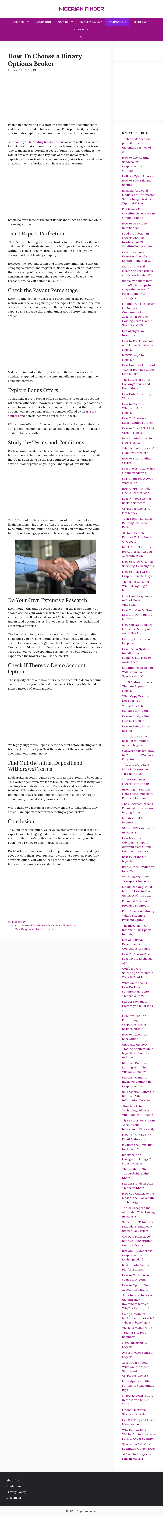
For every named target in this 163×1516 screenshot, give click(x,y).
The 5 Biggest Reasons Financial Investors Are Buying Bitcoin (138, 808)
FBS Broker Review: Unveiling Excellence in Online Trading (138, 213)
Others (79, 29)
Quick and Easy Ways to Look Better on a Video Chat (137, 600)
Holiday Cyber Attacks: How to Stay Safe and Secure (137, 180)
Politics (63, 21)
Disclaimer (13, 1497)
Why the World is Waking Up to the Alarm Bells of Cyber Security (138, 1434)
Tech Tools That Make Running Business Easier (137, 523)
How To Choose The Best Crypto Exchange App (137, 958)
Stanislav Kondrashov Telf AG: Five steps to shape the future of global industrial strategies (137, 289)
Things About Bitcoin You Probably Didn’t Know (136, 1173)
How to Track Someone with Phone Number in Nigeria (138, 345)
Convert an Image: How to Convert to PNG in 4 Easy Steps (138, 755)
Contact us (13, 1486)
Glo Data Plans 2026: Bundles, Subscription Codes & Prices (137, 1241)
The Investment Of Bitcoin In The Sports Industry (136, 930)
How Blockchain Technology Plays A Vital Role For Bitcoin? (137, 1110)
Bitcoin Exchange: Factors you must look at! (137, 1006)
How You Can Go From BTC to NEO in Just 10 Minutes (137, 615)
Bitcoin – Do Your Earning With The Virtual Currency (134, 1067)
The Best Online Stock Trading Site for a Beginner (137, 1332)
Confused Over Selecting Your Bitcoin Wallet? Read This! (137, 973)
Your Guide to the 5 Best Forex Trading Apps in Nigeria (135, 741)
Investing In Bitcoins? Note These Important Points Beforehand (137, 794)
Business (19, 21)
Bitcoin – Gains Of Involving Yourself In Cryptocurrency (136, 1082)
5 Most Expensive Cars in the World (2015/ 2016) (137, 1400)
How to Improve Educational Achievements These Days (44, 925)
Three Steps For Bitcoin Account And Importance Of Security (138, 1125)
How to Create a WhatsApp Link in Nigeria (134, 408)
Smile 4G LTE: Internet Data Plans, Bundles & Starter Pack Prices (137, 1226)
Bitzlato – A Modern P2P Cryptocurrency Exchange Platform (138, 1255)
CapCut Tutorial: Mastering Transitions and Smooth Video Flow (138, 271)
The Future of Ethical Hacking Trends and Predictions (137, 384)
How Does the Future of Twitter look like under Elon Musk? (138, 369)
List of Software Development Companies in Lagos (136, 944)
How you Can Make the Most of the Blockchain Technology (138, 1198)
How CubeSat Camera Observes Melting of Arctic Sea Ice (137, 629)
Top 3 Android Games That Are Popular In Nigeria (137, 686)
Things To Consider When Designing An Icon (135, 586)
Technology (117, 21)
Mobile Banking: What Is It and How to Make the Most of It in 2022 (137, 891)
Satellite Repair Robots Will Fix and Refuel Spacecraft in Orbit (138, 672)
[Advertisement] (55, 100)
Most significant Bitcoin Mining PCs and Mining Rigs (138, 1385)
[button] (81, 37)
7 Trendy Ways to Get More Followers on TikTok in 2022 (137, 769)
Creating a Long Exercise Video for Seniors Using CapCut (137, 256)
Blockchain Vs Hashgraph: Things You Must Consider (138, 1159)
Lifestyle (139, 21)
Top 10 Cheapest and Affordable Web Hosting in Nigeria (138, 1212)
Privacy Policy (16, 1492)
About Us (12, 1480)
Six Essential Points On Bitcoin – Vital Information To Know (138, 1096)
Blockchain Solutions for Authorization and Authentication (137, 551)
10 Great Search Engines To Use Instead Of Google (138, 537)
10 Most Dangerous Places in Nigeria (33, 929)
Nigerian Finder (81, 9)
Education (43, 21)
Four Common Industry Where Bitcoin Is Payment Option (138, 915)
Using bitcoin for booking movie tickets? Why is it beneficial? (138, 1318)
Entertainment (91, 21)
